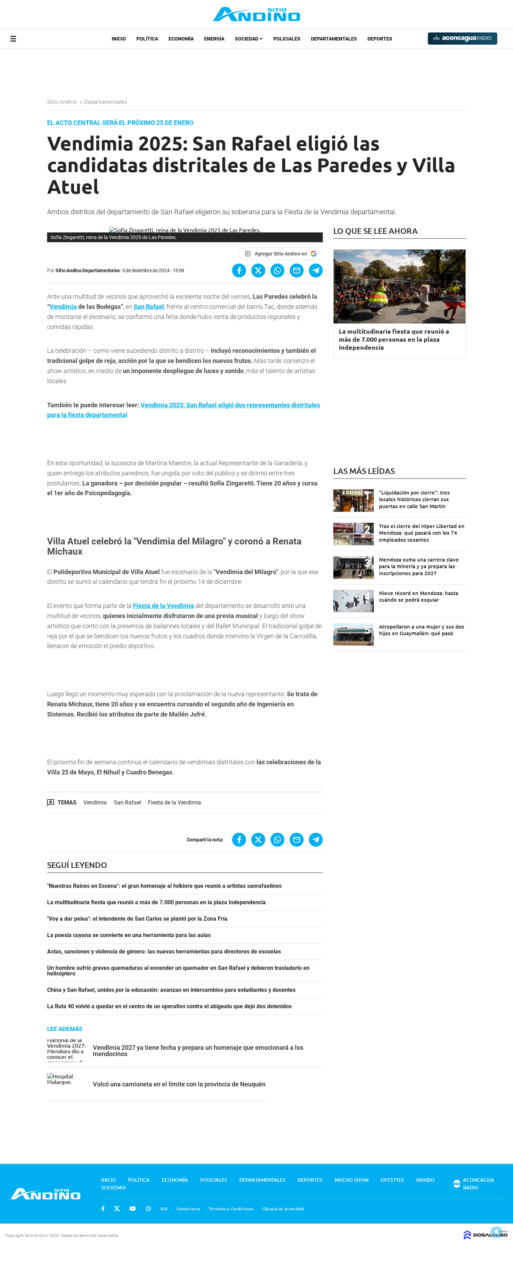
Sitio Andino (62, 101)
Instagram (148, 1208)
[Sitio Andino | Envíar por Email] (297, 270)
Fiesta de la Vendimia (163, 605)
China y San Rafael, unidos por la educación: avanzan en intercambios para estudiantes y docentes (171, 990)
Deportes (379, 39)
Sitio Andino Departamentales (87, 270)
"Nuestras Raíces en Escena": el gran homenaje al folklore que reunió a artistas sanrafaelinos (164, 886)
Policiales (286, 39)
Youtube (132, 1208)
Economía (181, 39)
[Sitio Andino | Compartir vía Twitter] (258, 270)
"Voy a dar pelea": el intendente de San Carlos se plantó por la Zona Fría (137, 919)
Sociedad (247, 38)
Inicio (119, 39)
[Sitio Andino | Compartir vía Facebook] (239, 270)
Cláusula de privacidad (283, 1208)
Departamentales (334, 39)
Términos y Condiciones (231, 1208)
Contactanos (188, 1208)
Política (147, 39)
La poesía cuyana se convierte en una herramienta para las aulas (129, 935)
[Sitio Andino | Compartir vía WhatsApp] (277, 270)
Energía (214, 39)
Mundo (425, 1179)
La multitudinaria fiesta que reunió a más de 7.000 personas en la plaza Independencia (156, 902)
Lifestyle (392, 1179)
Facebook (103, 1208)
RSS (164, 1208)
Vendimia (63, 306)
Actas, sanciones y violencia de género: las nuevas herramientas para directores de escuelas (164, 951)
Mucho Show (352, 1179)
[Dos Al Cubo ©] (486, 1237)
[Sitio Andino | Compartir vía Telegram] (316, 270)
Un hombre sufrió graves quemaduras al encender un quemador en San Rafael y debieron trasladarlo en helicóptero (178, 970)
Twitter (116, 1208)
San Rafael (149, 306)
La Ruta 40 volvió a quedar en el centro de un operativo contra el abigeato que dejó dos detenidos (169, 1006)
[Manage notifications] (496, 1232)
